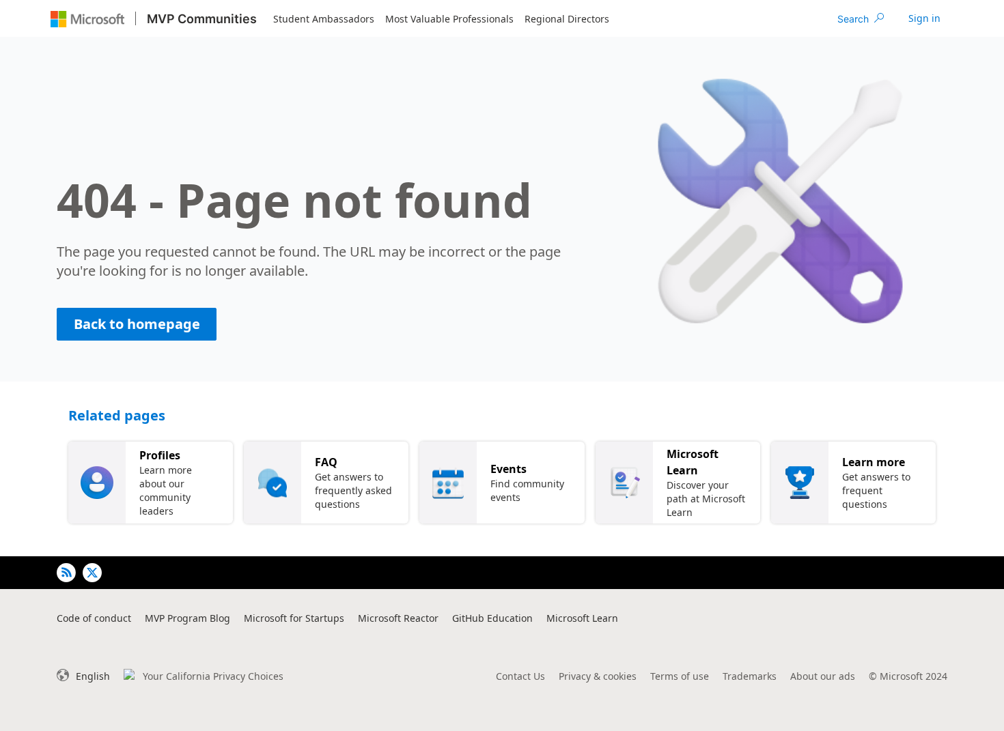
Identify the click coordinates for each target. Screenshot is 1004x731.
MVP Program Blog (187, 618)
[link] (924, 18)
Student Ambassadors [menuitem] (323, 18)
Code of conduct (94, 618)
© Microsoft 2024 (908, 676)
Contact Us (520, 676)
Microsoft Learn (582, 618)
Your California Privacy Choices (213, 676)
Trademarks (750, 676)
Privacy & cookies (598, 676)
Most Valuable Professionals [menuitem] (449, 18)
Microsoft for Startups (294, 618)
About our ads (822, 676)
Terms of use (679, 676)
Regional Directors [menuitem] (567, 18)
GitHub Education (492, 618)
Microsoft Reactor (398, 618)
